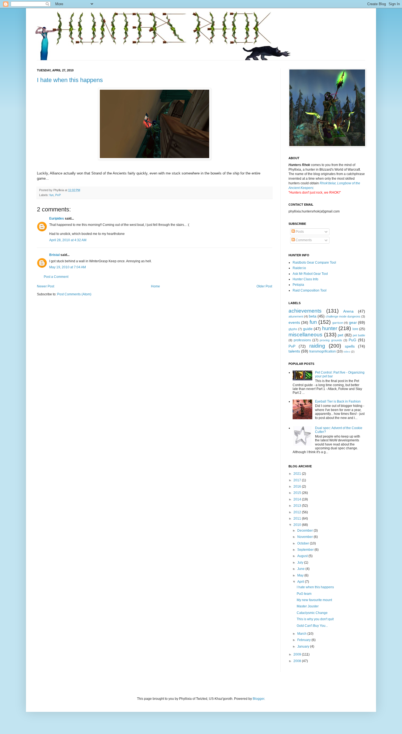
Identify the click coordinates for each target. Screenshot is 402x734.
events (294, 322)
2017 (297, 480)
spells (350, 346)
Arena (348, 311)
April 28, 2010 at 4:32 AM (67, 240)
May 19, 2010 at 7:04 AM (67, 267)
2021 (297, 474)
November (305, 537)
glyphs (293, 329)
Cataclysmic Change (312, 613)
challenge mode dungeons (343, 316)
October (303, 543)
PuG (352, 340)
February (304, 640)
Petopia (298, 285)
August (302, 556)
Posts (299, 232)
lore (355, 329)
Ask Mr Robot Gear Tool (310, 274)
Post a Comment (56, 277)
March (302, 634)
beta (312, 316)
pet (340, 335)
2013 (297, 506)
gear (353, 322)
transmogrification (322, 351)
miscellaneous (305, 334)
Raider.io (299, 268)
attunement (296, 316)
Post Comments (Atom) (74, 294)
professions (302, 340)
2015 (297, 493)
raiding (317, 346)
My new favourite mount (314, 600)
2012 (297, 512)
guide (308, 329)
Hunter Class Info (305, 279)
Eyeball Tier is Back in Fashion (338, 401)
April (301, 582)
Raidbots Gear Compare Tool (314, 262)
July (300, 562)
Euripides (56, 218)
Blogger (258, 699)
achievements (305, 311)
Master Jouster (308, 606)
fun (51, 195)
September (305, 550)
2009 (297, 654)
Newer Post (45, 286)
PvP (58, 195)
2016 (297, 486)
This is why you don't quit (315, 619)
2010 (297, 525)
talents (294, 351)
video (346, 351)
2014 (297, 499)
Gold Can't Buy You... (312, 626)
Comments (303, 240)
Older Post (264, 286)
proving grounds (331, 340)
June (301, 569)
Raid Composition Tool (310, 290)
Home (155, 286)
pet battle (359, 335)
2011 (297, 518)
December (305, 530)
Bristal (54, 255)
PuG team (304, 594)
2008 (297, 661)
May (300, 575)
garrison (337, 322)
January (303, 646)
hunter (329, 328)
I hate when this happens (70, 80)
